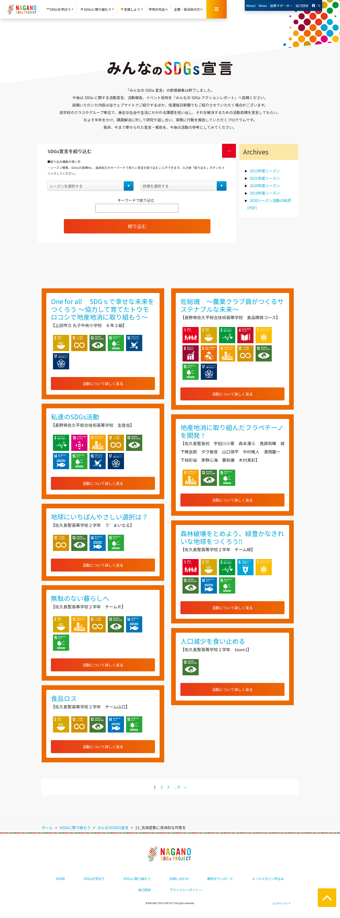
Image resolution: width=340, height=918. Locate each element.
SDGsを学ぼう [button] (60, 9)
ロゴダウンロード (281, 903)
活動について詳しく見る (103, 383)
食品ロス (64, 698)
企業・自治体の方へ (188, 9)
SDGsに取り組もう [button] (97, 9)
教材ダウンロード (220, 878)
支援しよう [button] (132, 9)
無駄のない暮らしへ (80, 598)
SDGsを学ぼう (94, 878)
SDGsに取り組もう (137, 878)
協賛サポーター (281, 5)
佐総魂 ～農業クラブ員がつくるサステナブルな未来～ (232, 305)
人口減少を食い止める (212, 641)
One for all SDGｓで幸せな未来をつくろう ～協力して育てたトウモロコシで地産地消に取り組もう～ (102, 309)
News (263, 5)
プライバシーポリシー (186, 889)
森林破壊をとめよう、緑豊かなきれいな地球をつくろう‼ (232, 537)
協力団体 (302, 5)
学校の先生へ (158, 9)
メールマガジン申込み (268, 878)
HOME (60, 878)
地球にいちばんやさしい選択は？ (99, 516)
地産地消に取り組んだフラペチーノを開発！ (232, 431)
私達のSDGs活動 (75, 416)
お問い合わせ (179, 878)
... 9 (177, 787)
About (251, 5)
